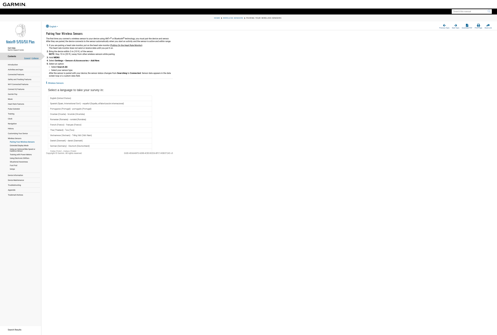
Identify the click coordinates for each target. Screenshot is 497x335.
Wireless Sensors (14, 138)
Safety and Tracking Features (19, 79)
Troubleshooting (14, 185)
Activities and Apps (15, 70)
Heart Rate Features (16, 104)
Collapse (35, 58)
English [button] (53, 26)
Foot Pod (13, 165)
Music (10, 99)
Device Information (15, 175)
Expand (27, 58)
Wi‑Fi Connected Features (18, 84)
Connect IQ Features (16, 89)
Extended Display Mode (19, 145)
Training (11, 114)
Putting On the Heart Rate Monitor (126, 45)
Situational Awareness (19, 162)
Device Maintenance (16, 180)
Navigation (12, 124)
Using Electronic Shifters (19, 158)
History (11, 129)
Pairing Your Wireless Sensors (22, 142)
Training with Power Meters (21, 155)
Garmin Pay (12, 94)
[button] (444, 26)
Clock (10, 119)
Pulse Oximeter (14, 109)
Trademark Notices (15, 195)
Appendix (11, 190)
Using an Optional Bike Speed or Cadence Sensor (22, 150)
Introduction (13, 65)
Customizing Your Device (18, 133)
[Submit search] (489, 11)
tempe (12, 169)
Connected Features (16, 74)
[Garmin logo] (14, 4)
